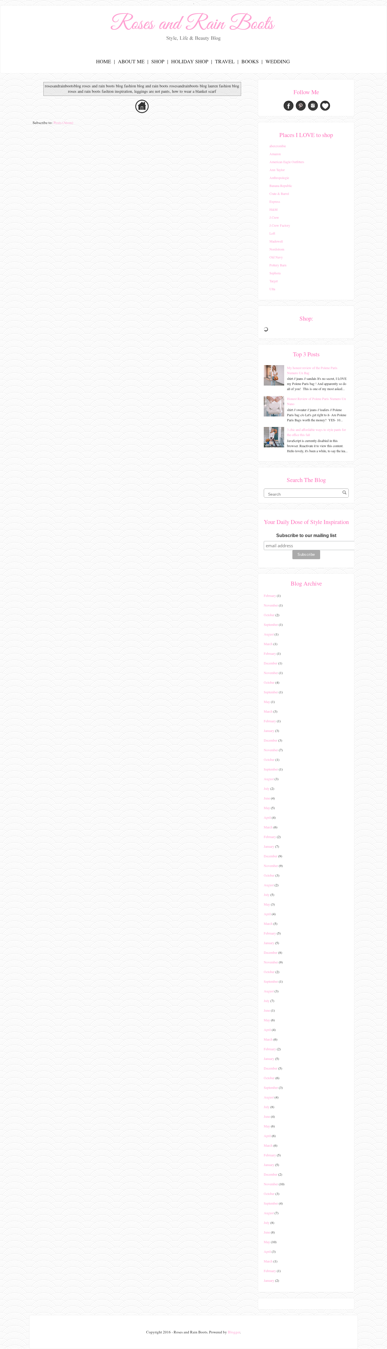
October (269, 615)
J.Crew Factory (279, 225)
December (270, 663)
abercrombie (277, 146)
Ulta (272, 289)
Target (273, 281)
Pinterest (301, 106)
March (268, 643)
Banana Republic (280, 185)
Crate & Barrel (279, 193)
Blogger (234, 1332)
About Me (131, 61)
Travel (225, 61)
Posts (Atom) (63, 122)
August (269, 634)
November (271, 605)
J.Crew (274, 217)
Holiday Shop (189, 61)
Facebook (289, 106)
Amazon (275, 153)
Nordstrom (276, 249)
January (269, 730)
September (271, 624)
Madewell (276, 241)
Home (103, 61)
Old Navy (276, 257)
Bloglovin (325, 106)
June (267, 798)
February (270, 595)
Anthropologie (279, 177)
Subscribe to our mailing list (306, 535)
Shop (157, 61)
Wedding (277, 61)
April (267, 817)
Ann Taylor (277, 169)
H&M (273, 209)
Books (250, 61)
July (266, 788)
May (267, 701)
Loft (272, 233)
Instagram (313, 106)
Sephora (274, 273)
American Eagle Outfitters (286, 161)
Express (274, 201)
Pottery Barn (277, 265)
